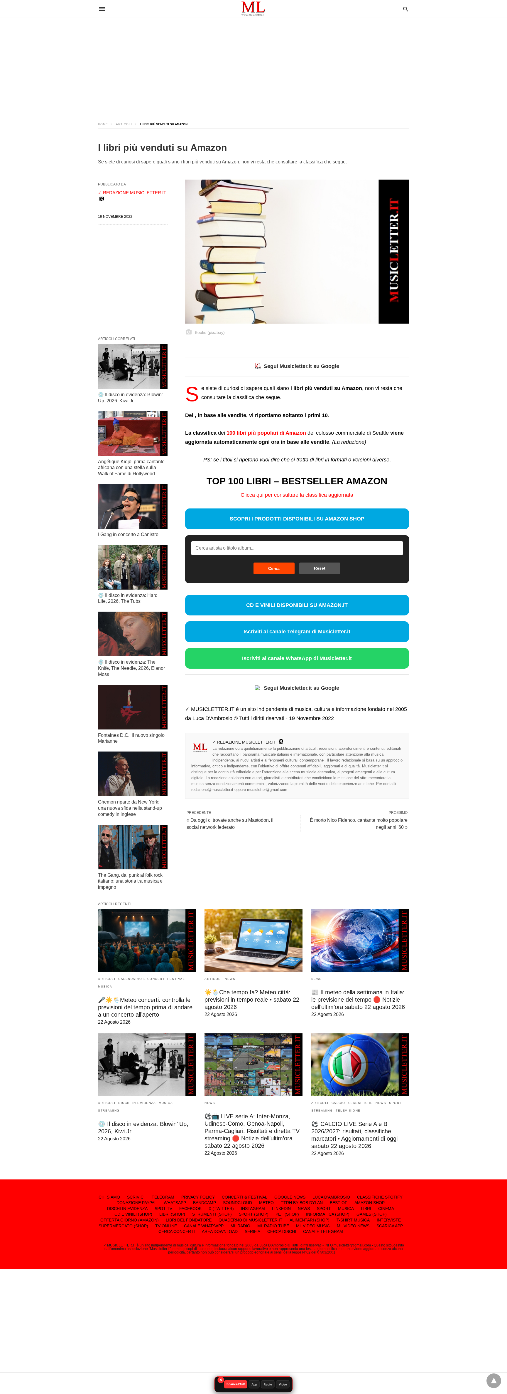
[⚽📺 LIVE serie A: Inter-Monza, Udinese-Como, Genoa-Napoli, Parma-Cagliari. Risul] (253, 1064)
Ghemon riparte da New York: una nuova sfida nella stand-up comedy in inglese (130, 808)
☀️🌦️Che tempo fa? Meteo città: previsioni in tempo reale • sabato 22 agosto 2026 (252, 999)
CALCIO (338, 1103)
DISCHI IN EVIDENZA (137, 1103)
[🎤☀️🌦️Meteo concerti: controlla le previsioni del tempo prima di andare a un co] (147, 940)
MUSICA (105, 986)
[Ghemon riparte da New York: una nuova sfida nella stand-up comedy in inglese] (133, 774)
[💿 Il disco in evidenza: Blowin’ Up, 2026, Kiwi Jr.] (133, 366)
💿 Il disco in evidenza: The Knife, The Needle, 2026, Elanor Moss (131, 668)
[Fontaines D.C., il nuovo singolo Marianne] (133, 707)
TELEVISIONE (348, 1110)
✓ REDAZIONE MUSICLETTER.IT (244, 742)
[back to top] (493, 1380)
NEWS (230, 978)
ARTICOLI (124, 124)
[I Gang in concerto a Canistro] (133, 506)
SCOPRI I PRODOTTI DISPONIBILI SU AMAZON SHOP (297, 519)
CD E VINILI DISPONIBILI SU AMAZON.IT (297, 605)
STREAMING (109, 1110)
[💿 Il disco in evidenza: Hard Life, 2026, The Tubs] (133, 567)
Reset (319, 568)
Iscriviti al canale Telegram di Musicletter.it (297, 632)
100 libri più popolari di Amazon (266, 433)
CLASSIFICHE (360, 1103)
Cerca (274, 568)
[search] (405, 9)
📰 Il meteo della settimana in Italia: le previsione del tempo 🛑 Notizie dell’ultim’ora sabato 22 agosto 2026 (358, 999)
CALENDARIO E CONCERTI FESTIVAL (151, 978)
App (254, 1384)
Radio (268, 1384)
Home (103, 124)
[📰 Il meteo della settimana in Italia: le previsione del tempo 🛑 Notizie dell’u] (360, 940)
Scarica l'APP (236, 1384)
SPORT (395, 1103)
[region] (253, 65)
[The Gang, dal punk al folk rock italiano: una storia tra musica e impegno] (133, 847)
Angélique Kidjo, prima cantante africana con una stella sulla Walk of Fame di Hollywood (131, 467)
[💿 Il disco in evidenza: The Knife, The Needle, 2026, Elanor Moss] (133, 634)
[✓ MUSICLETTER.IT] (253, 8)
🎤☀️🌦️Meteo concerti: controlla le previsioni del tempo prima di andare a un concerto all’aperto (145, 1007)
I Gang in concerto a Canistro (128, 534)
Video (283, 1384)
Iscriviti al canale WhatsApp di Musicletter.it (297, 658)
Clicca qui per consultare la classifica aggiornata (297, 495)
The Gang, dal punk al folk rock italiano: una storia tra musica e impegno (130, 881)
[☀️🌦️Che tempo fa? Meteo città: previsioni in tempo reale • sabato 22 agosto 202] (253, 940)
